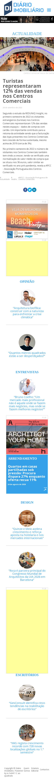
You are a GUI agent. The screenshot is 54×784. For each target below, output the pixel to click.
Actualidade (5, 179)
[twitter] (30, 190)
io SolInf (10, 773)
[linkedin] (34, 190)
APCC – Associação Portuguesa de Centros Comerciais (33, 178)
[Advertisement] (27, 258)
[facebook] (25, 190)
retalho (14, 179)
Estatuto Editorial (35, 769)
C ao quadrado (12, 774)
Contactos (44, 769)
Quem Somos (27, 769)
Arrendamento (22, 458)
